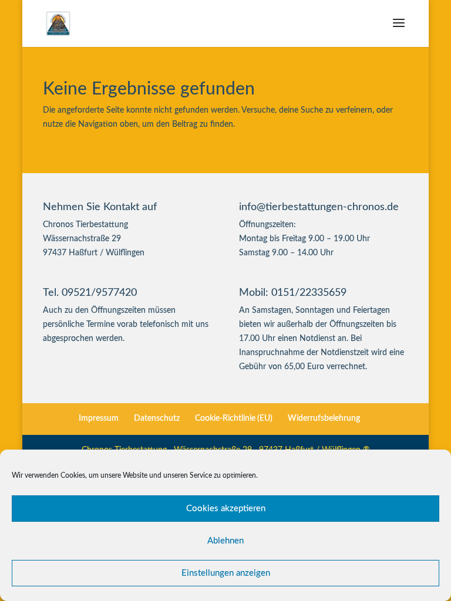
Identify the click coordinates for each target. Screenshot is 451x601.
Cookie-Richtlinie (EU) (233, 418)
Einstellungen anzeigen (225, 573)
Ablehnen (225, 540)
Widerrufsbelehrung (324, 418)
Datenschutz (157, 418)
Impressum (99, 418)
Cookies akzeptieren (225, 508)
